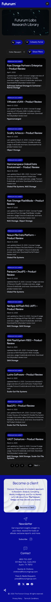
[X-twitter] (23, 584)
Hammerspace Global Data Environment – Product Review (23, 165)
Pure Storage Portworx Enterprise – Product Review (24, 67)
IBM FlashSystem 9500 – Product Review (24, 342)
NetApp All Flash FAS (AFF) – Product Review (22, 307)
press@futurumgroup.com (25, 579)
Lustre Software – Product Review (25, 374)
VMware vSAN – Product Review (24, 101)
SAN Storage (24, 326)
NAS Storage (30, 186)
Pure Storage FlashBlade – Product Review (25, 202)
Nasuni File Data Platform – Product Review (21, 236)
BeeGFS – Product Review (21, 405)
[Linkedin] (19, 584)
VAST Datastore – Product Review (25, 439)
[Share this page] (5, 590)
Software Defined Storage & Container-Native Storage (24, 87)
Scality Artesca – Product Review (24, 133)
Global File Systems (15, 186)
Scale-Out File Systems (17, 391)
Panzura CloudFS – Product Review (21, 273)
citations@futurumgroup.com (25, 572)
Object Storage (13, 150)
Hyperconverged (14, 119)
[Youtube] (27, 584)
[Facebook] (32, 584)
